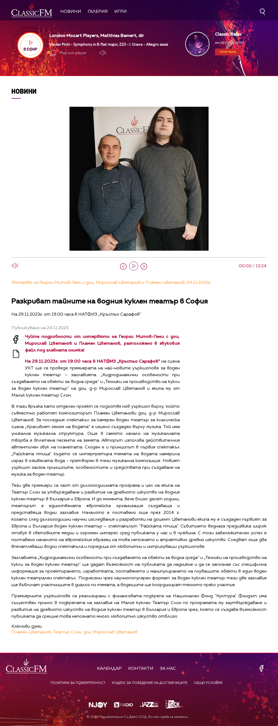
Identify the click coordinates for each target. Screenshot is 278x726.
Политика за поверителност (77, 683)
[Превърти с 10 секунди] (123, 266)
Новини (70, 12)
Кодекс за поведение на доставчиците (149, 683)
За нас (168, 669)
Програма (228, 52)
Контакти (140, 669)
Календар (109, 669)
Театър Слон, (67, 632)
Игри (120, 12)
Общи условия (208, 683)
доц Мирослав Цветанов (110, 632)
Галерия (98, 12)
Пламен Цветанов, (31, 632)
